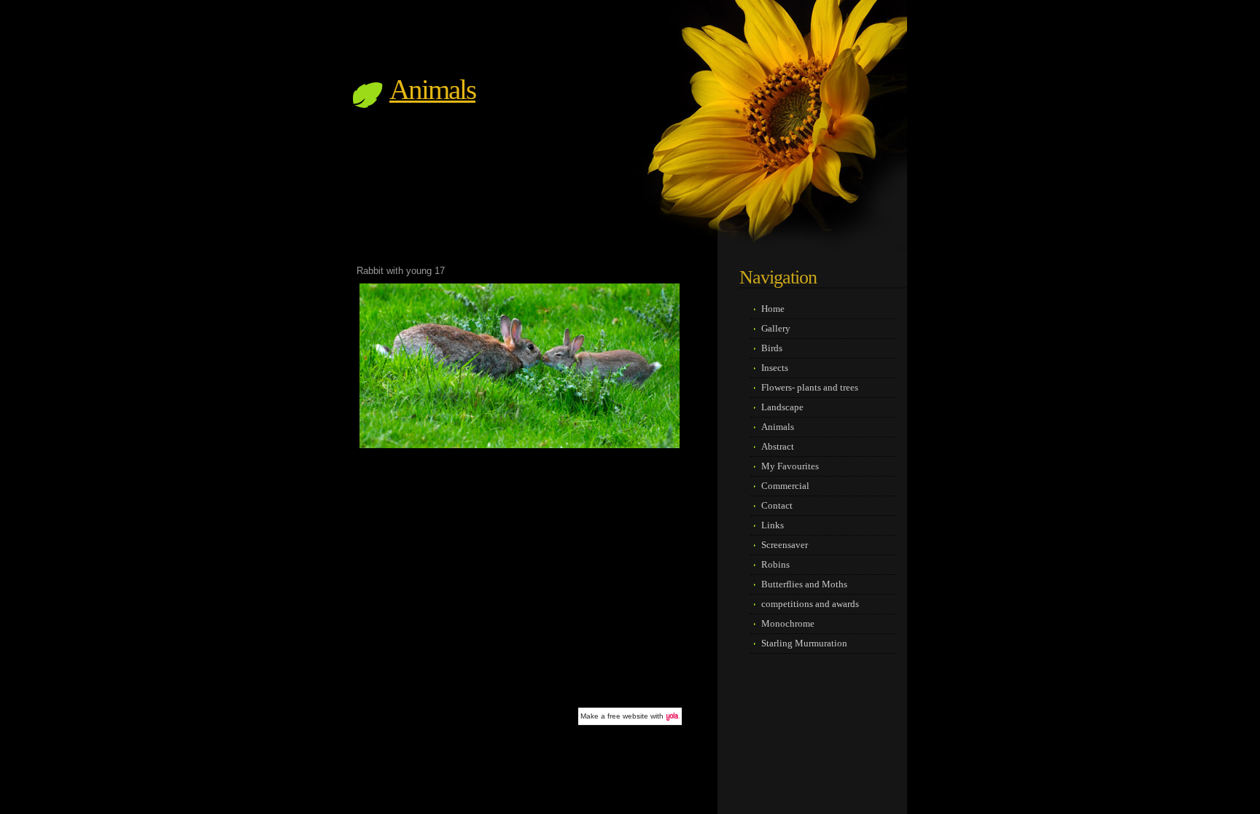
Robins (775, 564)
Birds (771, 348)
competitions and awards (810, 603)
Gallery (775, 328)
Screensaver (784, 544)
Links (772, 525)
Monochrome (787, 623)
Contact (777, 505)
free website (627, 716)
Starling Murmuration (804, 643)
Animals (432, 89)
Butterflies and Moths (804, 584)
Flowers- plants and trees (809, 387)
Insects (774, 367)
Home (773, 308)
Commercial (785, 485)
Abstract (777, 446)
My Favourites (790, 466)
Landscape (782, 407)
